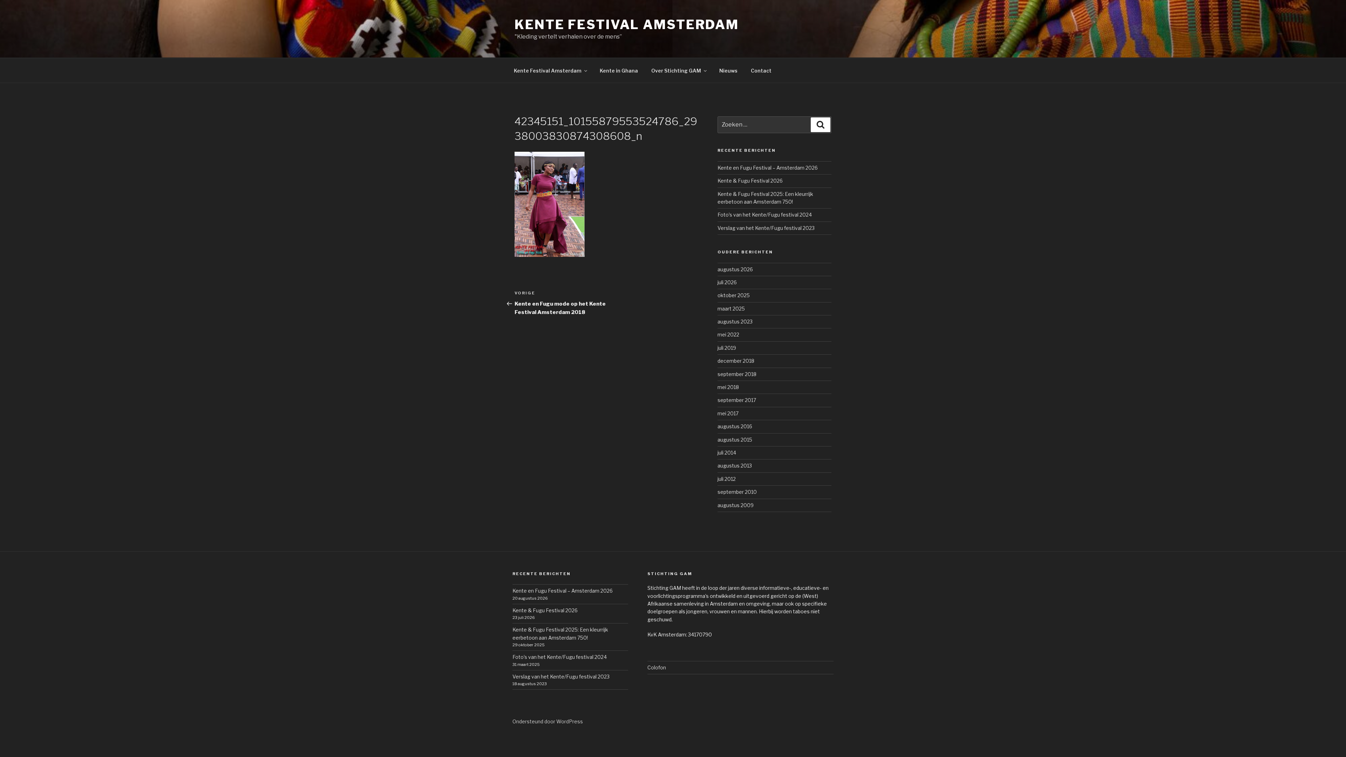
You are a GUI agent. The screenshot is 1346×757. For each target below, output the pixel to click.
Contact (761, 71)
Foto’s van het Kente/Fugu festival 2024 (765, 215)
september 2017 (737, 400)
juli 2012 (727, 479)
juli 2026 (727, 282)
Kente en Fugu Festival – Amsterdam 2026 (768, 168)
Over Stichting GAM (676, 71)
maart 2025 (731, 309)
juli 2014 (727, 453)
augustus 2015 (735, 440)
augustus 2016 (735, 426)
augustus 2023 (735, 322)
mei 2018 (728, 387)
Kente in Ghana (619, 71)
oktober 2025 (734, 295)
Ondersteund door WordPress (547, 721)
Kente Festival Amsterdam (627, 24)
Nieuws (728, 71)
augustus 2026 (735, 269)
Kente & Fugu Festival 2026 (750, 181)
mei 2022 (728, 334)
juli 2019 (727, 348)
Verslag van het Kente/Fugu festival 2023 (766, 228)
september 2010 (737, 492)
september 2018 (737, 374)
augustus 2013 (735, 466)
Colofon (656, 667)
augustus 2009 (736, 505)
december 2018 (736, 361)
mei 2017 (728, 413)
